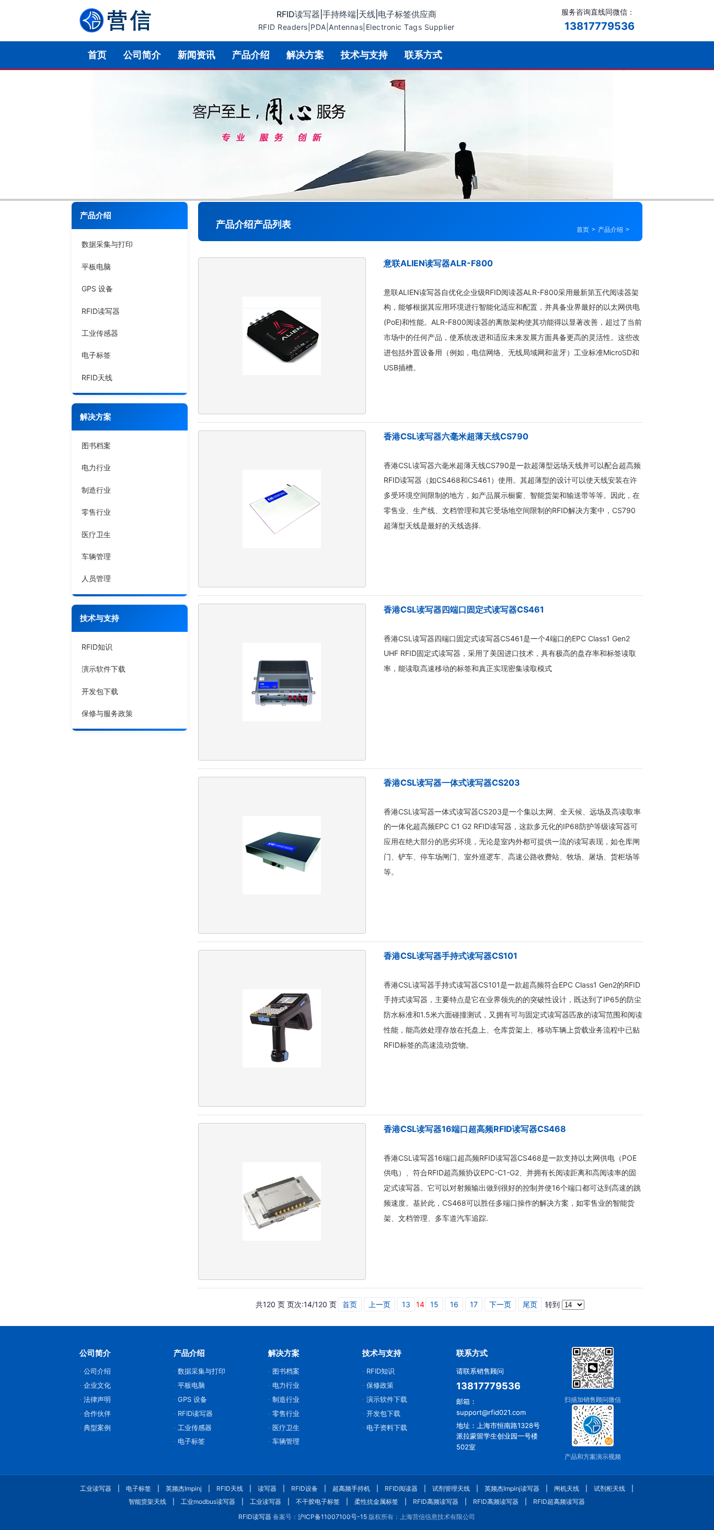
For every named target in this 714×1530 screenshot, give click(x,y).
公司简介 (142, 54)
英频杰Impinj (184, 1488)
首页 (97, 54)
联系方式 (423, 54)
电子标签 (96, 354)
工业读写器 (95, 1488)
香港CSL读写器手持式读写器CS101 (450, 955)
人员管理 (96, 578)
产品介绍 (251, 54)
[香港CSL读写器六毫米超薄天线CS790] (282, 509)
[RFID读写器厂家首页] (115, 20)
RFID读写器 (101, 310)
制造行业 (96, 489)
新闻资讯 (196, 54)
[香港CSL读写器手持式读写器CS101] (282, 1028)
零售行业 (96, 511)
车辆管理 (96, 556)
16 (454, 1304)
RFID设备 (304, 1488)
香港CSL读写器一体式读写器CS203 (452, 782)
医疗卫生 (96, 533)
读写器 (267, 1488)
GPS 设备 (97, 288)
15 (434, 1304)
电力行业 (96, 467)
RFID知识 (97, 646)
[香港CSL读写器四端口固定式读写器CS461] (282, 682)
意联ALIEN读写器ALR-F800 (438, 263)
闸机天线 (566, 1488)
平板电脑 (96, 266)
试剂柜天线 (609, 1488)
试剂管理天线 (451, 1488)
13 (406, 1304)
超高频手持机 (351, 1488)
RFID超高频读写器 (559, 1501)
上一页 (379, 1304)
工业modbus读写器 (208, 1501)
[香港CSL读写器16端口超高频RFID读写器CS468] (282, 1201)
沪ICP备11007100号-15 (332, 1517)
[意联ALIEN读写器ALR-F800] (282, 336)
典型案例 (97, 1427)
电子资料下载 (386, 1427)
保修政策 (380, 1385)
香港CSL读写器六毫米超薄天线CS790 (456, 436)
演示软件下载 (103, 668)
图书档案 (96, 445)
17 (474, 1304)
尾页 (530, 1304)
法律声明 (97, 1399)
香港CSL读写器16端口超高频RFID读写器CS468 (475, 1129)
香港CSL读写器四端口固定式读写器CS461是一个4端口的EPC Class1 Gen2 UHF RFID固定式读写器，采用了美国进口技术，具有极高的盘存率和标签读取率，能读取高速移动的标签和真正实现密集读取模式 (510, 653)
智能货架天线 (147, 1501)
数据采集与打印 (107, 244)
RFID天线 (97, 377)
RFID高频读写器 (435, 1501)
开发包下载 (100, 690)
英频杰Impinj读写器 (512, 1488)
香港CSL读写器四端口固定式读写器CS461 (464, 609)
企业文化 (97, 1385)
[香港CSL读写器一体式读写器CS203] (282, 855)
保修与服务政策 (107, 713)
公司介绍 (97, 1371)
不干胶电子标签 (318, 1501)
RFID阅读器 (401, 1488)
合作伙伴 (97, 1413)
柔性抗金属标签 (376, 1501)
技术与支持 (364, 54)
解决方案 (305, 54)
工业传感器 (100, 332)
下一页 (500, 1304)
